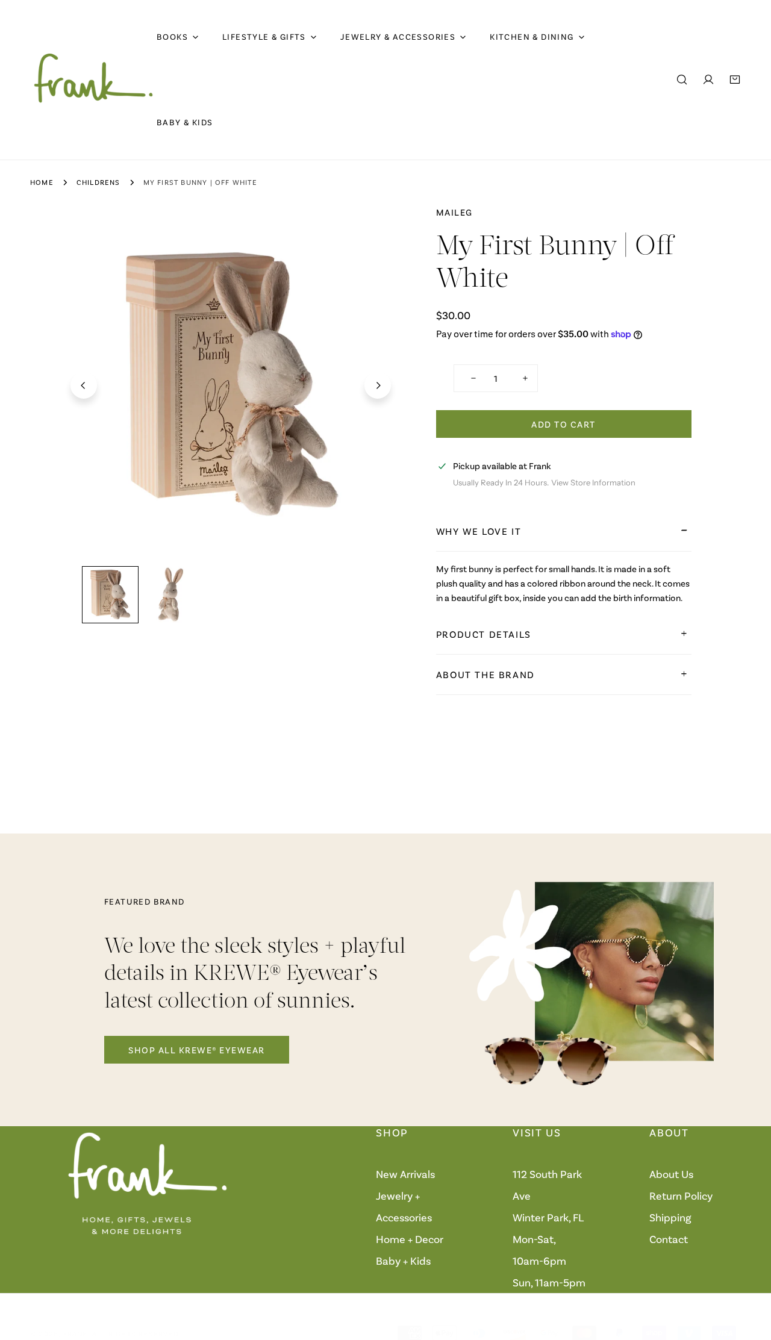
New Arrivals (405, 1173)
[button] (735, 79)
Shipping (670, 1217)
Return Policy (681, 1195)
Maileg (454, 212)
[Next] (377, 385)
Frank (75, 1333)
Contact (668, 1238)
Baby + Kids (403, 1260)
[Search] (682, 79)
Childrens (98, 182)
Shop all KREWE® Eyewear (196, 1049)
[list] (231, 383)
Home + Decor (409, 1238)
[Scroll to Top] (749, 1276)
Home (42, 182)
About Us (671, 1173)
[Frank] (93, 79)
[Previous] (83, 385)
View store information (593, 482)
